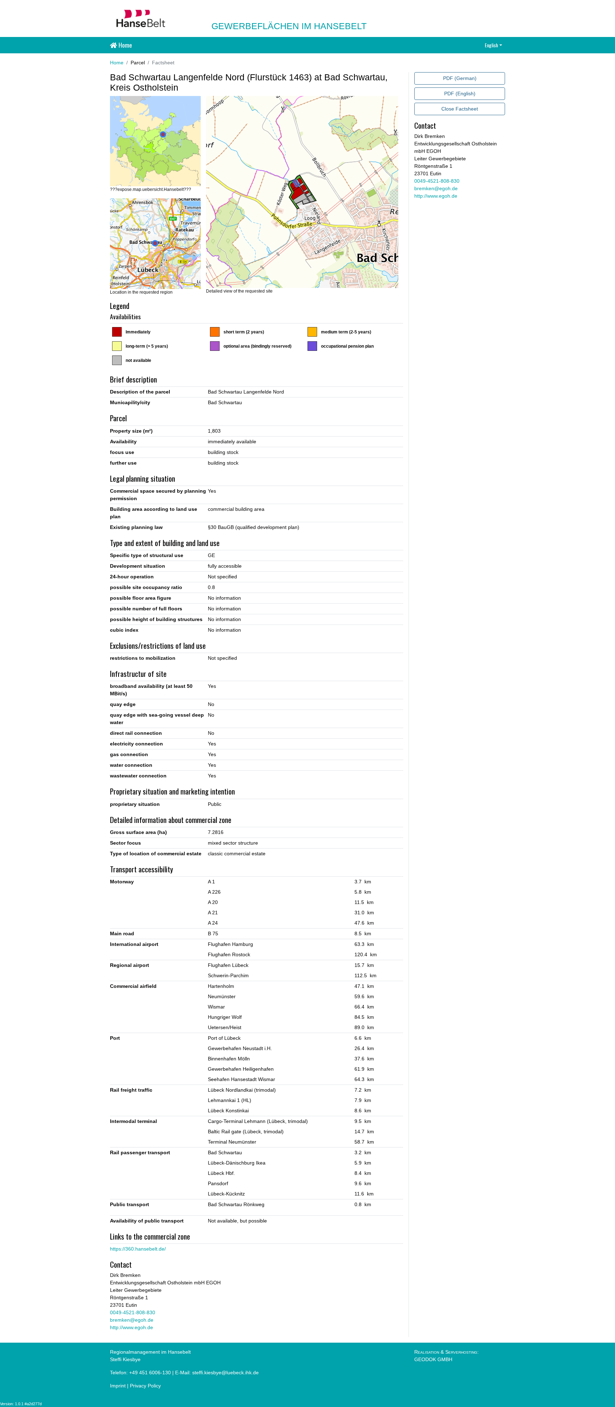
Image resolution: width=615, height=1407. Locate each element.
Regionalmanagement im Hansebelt (150, 1352)
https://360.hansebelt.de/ (138, 1249)
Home (124, 44)
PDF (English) (459, 93)
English (491, 45)
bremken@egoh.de (131, 1320)
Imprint (118, 1386)
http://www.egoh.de (131, 1327)
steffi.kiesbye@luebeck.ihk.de (225, 1372)
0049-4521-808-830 (132, 1312)
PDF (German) (460, 78)
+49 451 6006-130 (150, 1372)
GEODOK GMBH (433, 1359)
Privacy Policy (145, 1386)
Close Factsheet (459, 109)
